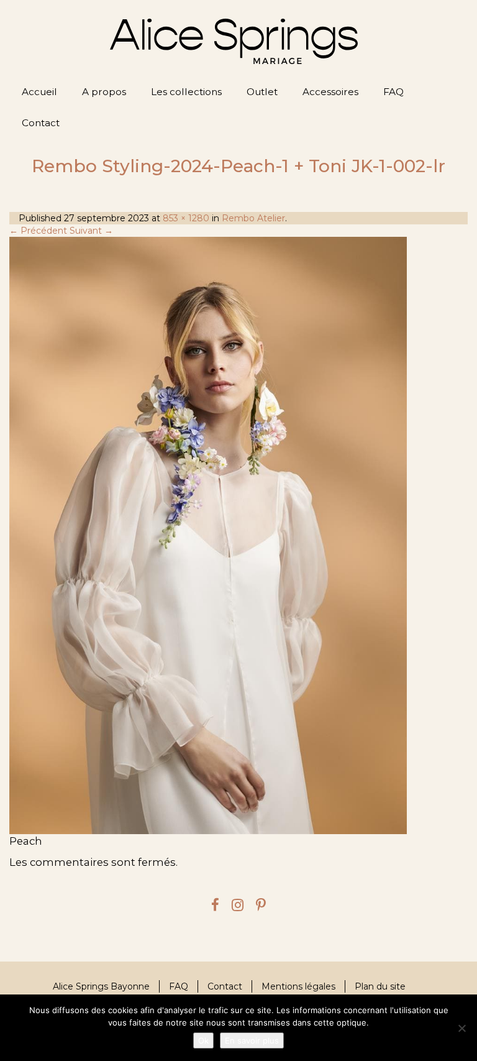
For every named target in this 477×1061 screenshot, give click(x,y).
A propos (104, 92)
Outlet (262, 92)
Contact (41, 123)
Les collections (186, 92)
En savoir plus (252, 1040)
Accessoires (330, 92)
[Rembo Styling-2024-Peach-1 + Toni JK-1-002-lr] (238, 535)
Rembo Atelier (253, 218)
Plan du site (380, 986)
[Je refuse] (461, 1028)
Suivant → (91, 230)
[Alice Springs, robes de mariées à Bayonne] (234, 41)
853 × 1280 (186, 218)
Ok (203, 1040)
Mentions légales (298, 986)
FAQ (393, 92)
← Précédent (38, 230)
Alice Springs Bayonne (101, 986)
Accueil (39, 92)
